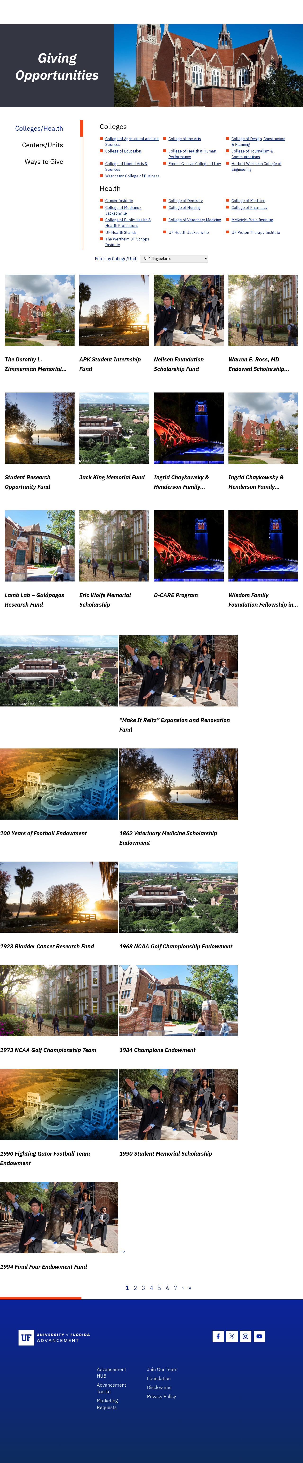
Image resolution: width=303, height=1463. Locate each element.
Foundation (159, 1378)
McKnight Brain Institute (252, 219)
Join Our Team (162, 1369)
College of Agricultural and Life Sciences (132, 141)
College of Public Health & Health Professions (128, 222)
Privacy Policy (161, 1396)
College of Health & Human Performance (192, 154)
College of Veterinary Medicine (195, 219)
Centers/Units (42, 144)
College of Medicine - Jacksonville (123, 210)
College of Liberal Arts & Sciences (126, 166)
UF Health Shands (121, 232)
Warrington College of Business (132, 176)
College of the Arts (185, 138)
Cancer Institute (119, 200)
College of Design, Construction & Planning (258, 141)
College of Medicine (248, 200)
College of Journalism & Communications (252, 154)
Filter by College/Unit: (116, 258)
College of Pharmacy (249, 207)
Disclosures (159, 1387)
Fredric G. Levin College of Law (195, 163)
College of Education (123, 151)
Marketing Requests (107, 1403)
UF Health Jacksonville (189, 232)
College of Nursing (185, 207)
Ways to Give (44, 161)
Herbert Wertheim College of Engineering (256, 166)
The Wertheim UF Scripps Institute (127, 242)
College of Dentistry (186, 200)
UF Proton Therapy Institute (256, 232)
